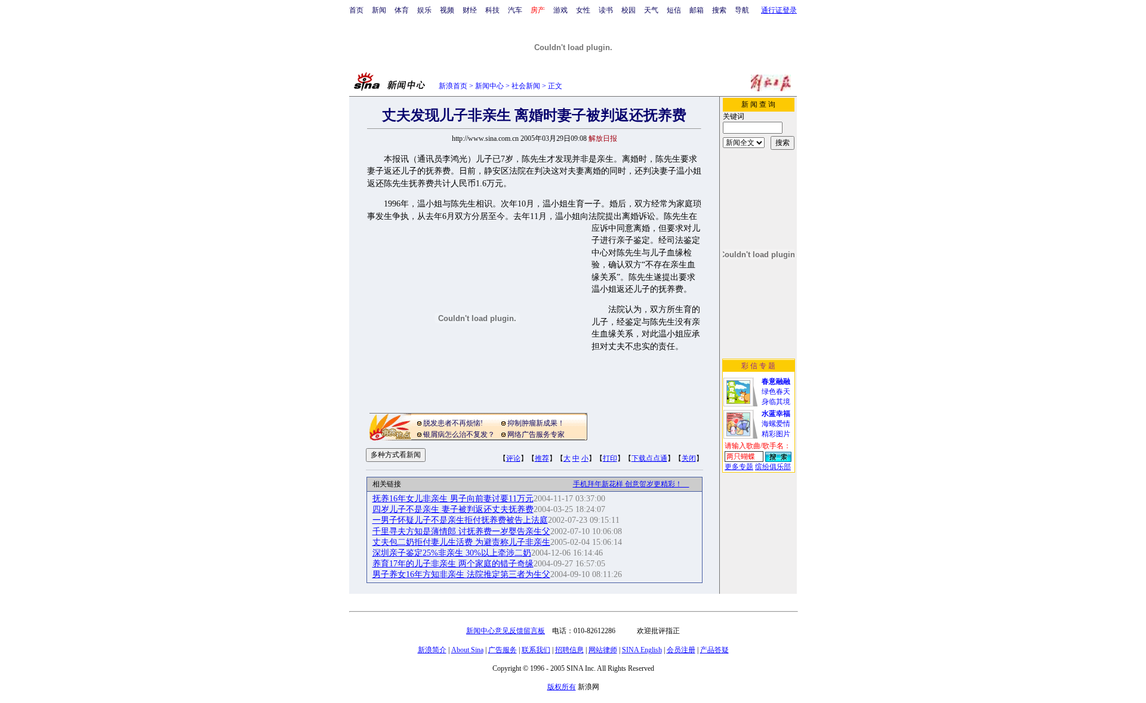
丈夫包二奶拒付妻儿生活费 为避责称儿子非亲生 (461, 542)
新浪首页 (453, 86)
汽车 (515, 10)
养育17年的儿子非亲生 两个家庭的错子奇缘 (453, 563)
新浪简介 (432, 650)
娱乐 (424, 10)
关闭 (689, 458)
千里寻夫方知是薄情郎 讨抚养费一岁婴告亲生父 (461, 531)
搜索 (719, 10)
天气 (651, 10)
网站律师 (603, 650)
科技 (492, 10)
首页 (356, 10)
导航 (742, 10)
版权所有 (561, 687)
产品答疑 (714, 650)
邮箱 (696, 10)
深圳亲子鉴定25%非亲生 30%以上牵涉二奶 (451, 552)
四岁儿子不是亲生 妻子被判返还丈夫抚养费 (453, 509)
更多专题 (739, 466)
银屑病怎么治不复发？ (459, 434)
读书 (606, 10)
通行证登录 (779, 10)
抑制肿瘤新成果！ (536, 423)
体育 (402, 10)
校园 (628, 10)
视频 (447, 10)
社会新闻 (526, 86)
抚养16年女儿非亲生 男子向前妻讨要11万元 (453, 498)
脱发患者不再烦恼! (453, 423)
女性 (583, 10)
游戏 (560, 10)
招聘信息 (569, 650)
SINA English (642, 650)
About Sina (467, 650)
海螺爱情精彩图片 (776, 423)
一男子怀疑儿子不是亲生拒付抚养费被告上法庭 (460, 520)
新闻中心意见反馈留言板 (505, 631)
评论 (513, 458)
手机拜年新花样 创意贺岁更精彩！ (631, 484)
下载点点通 (649, 458)
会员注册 (681, 650)
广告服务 (502, 650)
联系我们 (536, 650)
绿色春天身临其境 (776, 391)
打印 (610, 458)
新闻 (379, 10)
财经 (470, 10)
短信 (674, 10)
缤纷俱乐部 (773, 466)
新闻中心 (489, 86)
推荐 (542, 458)
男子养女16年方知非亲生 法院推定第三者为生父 (461, 574)
